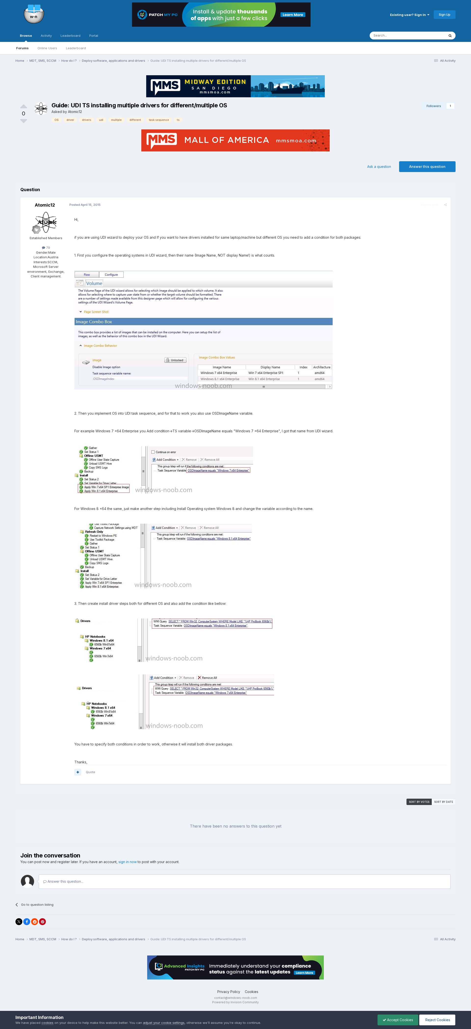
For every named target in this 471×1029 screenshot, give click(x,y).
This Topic (430, 35)
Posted (85, 205)
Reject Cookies (437, 1020)
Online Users (47, 48)
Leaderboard (76, 48)
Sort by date (443, 801)
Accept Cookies (399, 1020)
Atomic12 (75, 112)
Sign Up (444, 14)
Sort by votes (419, 801)
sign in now (127, 862)
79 (47, 247)
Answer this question (427, 166)
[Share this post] (445, 205)
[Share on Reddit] (34, 921)
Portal (93, 35)
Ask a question (379, 166)
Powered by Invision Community (235, 1002)
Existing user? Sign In (408, 15)
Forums (22, 48)
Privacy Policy (228, 992)
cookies (47, 1023)
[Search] (450, 35)
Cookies (251, 992)
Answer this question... (65, 881)
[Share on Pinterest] (42, 921)
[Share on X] (18, 921)
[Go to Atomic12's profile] (41, 108)
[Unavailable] (203, 329)
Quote (90, 772)
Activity (46, 35)
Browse (26, 35)
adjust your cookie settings (163, 1023)
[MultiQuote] (77, 772)
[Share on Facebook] (26, 921)
